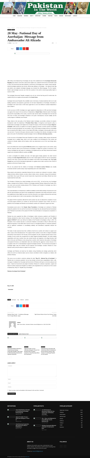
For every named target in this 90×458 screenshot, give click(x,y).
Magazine (19, 15)
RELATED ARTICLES (12, 334)
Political (13, 29)
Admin (10, 43)
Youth (55, 15)
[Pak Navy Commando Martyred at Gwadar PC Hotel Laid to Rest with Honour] (37, 427)
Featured (9, 346)
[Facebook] (79, 1)
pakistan (27, 299)
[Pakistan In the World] (45, 8)
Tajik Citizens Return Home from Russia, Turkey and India (45, 315)
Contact (75, 15)
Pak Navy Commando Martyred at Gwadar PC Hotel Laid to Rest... (49, 427)
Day (18, 299)
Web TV (31, 15)
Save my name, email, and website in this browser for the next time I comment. (26, 390)
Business (26, 15)
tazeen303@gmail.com (37, 451)
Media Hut (27, 456)
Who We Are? (68, 15)
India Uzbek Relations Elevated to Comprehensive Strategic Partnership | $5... (23, 411)
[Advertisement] (45, 22)
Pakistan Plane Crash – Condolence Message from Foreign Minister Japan (17, 315)
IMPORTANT (38, 15)
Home (14, 15)
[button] (81, 16)
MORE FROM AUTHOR (24, 334)
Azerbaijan (14, 299)
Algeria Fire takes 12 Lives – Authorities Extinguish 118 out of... (22, 418)
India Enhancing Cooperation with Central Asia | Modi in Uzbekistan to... (22, 425)
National (22, 299)
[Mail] (81, 1)
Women (44, 15)
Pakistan (50, 15)
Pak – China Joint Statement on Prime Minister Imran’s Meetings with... (49, 420)
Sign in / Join (31, 0)
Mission (61, 15)
